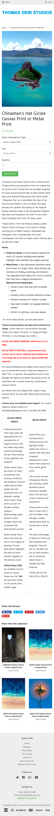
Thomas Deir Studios (26, 805)
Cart (50, 2)
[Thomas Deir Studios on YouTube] (36, 778)
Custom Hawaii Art (27, 761)
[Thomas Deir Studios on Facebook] (23, 778)
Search (27, 743)
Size (4, 148)
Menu (7, 2)
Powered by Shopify (43, 805)
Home (4, 28)
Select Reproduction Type (14, 137)
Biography (27, 747)
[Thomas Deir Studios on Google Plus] (30, 778)
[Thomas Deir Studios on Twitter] (17, 778)
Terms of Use (27, 754)
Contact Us (27, 757)
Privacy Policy (27, 750)
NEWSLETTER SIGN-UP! (27, 764)
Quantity (6, 160)
